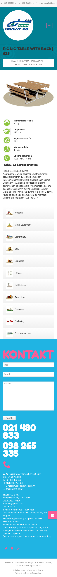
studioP (19, 565)
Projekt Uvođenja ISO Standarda (29, 573)
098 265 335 (27, 3)
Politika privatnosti (32, 565)
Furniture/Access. (23, 333)
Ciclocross (19, 309)
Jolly (16, 249)
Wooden (18, 213)
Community (20, 237)
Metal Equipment (22, 225)
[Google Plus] (18, 549)
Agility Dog (19, 297)
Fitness (18, 273)
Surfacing (19, 321)
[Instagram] (12, 549)
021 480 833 (8, 3)
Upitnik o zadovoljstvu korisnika (27, 570)
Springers (19, 261)
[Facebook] (6, 549)
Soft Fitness (20, 285)
